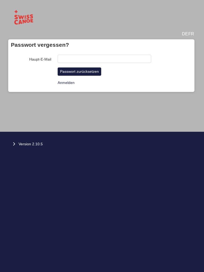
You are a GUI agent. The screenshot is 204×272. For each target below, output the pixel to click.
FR (191, 34)
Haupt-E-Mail (40, 59)
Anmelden (66, 82)
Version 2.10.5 (31, 144)
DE (185, 34)
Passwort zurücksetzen (79, 71)
